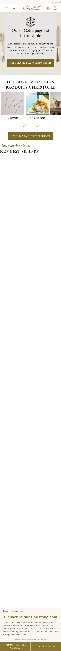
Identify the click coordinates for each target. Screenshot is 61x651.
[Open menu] (6, 8)
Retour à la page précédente (30, 136)
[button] (24, 127)
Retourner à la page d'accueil (30, 62)
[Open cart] (55, 8)
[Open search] (14, 8)
